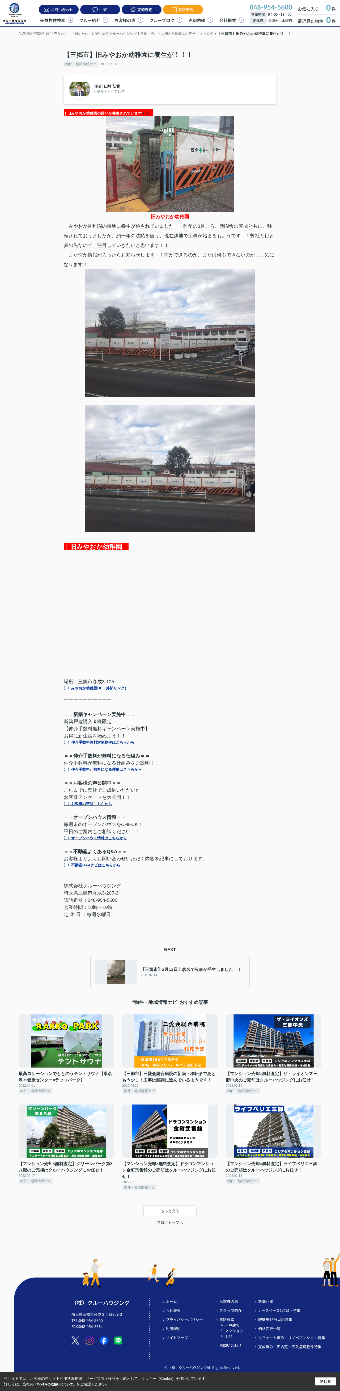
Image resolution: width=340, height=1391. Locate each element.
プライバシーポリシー (184, 1319)
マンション (234, 1330)
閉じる (325, 1381)
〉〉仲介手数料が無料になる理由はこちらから (103, 769)
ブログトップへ (170, 1222)
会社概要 (227, 20)
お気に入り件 (317, 9)
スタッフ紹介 (230, 1310)
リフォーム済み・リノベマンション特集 (291, 1337)
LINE (103, 9)
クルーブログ (162, 20)
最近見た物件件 (317, 21)
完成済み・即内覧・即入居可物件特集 (289, 1346)
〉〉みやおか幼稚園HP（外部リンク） (96, 688)
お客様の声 (124, 20)
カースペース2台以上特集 (279, 1310)
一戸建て (232, 1325)
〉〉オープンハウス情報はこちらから (95, 838)
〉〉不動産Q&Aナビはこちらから (92, 865)
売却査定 (144, 9)
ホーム (171, 1301)
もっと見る (170, 1211)
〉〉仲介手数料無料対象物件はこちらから (99, 742)
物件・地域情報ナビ (80, 64)
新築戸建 (265, 1301)
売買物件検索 (52, 20)
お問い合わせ (62, 9)
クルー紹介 (89, 20)
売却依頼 (196, 20)
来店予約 (185, 9)
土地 (228, 1336)
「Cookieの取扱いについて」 (55, 1384)
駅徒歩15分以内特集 (275, 1319)
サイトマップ (177, 1337)
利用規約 (173, 1328)
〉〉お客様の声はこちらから (88, 804)
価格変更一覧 (269, 1328)
